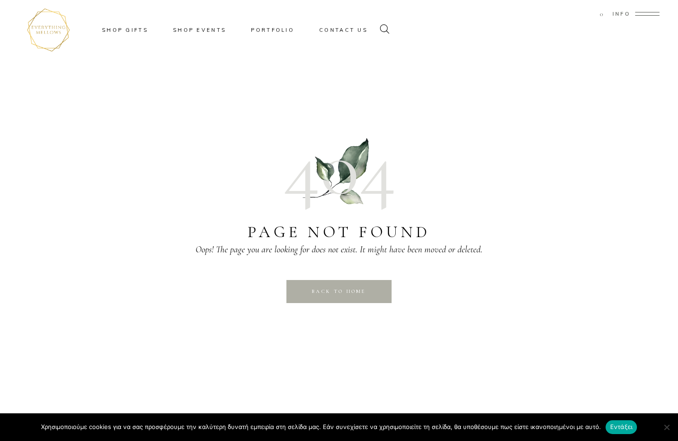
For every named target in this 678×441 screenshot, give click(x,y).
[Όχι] (666, 427)
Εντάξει (621, 426)
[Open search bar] (384, 30)
